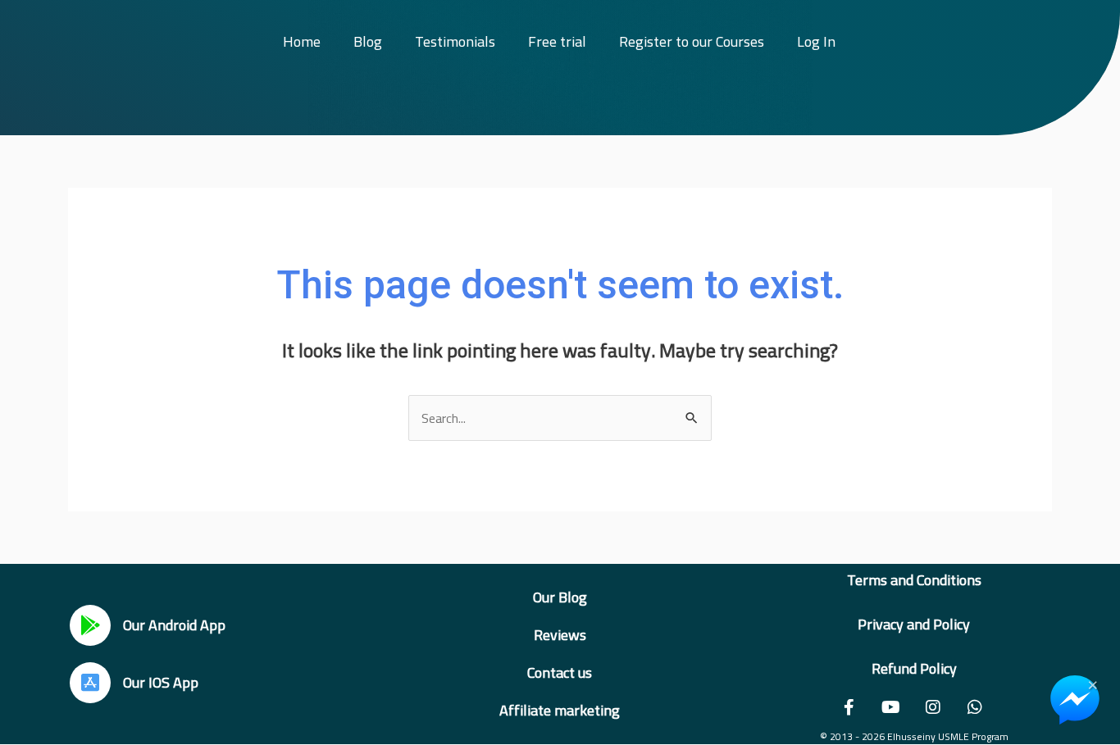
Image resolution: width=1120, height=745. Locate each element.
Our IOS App (160, 682)
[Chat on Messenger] (1075, 700)
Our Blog (560, 597)
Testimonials (455, 41)
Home (302, 41)
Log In (816, 41)
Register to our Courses (691, 41)
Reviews (560, 634)
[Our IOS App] (90, 682)
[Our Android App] (90, 625)
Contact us (559, 672)
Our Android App (174, 624)
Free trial (557, 41)
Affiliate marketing (559, 710)
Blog (367, 41)
